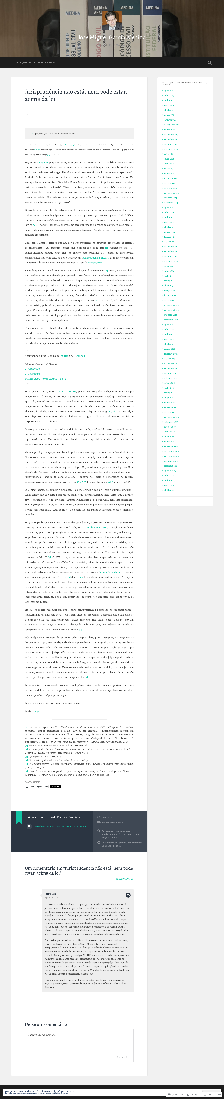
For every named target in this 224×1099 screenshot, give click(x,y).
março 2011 (169, 402)
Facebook (79, 356)
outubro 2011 (170, 373)
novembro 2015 (171, 139)
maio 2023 (169, 105)
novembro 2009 (171, 456)
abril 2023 (169, 110)
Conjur (31, 133)
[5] (69, 577)
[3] (97, 300)
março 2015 (169, 173)
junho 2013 (169, 275)
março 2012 (169, 348)
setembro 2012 (171, 319)
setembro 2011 (171, 378)
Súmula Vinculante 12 (96, 527)
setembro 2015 (171, 149)
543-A (110, 482)
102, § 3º (81, 482)
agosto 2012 (169, 324)
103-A (112, 411)
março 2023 (169, 114)
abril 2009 (169, 490)
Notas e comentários (112, 822)
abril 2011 (168, 397)
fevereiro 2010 (171, 446)
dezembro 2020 (171, 124)
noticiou (43, 162)
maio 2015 (169, 168)
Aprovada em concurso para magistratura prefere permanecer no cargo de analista (120, 834)
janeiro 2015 (169, 183)
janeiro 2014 (170, 241)
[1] (106, 248)
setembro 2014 (171, 202)
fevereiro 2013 (170, 295)
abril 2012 (168, 344)
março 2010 (169, 441)
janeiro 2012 (170, 358)
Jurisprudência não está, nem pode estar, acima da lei (76, 95)
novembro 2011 (171, 368)
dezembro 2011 (171, 363)
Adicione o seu (125, 878)
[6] (80, 629)
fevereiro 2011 (170, 407)
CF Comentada (32, 369)
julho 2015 (169, 158)
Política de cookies (61, 1093)
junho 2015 (169, 163)
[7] (86, 677)
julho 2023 (169, 95)
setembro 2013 (171, 261)
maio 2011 (168, 392)
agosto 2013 (169, 266)
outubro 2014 (170, 197)
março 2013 (169, 290)
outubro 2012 (170, 314)
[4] (49, 557)
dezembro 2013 (171, 246)
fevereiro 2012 (171, 353)
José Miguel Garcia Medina (112, 37)
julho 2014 (169, 212)
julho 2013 (169, 270)
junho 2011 (169, 387)
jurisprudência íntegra (95, 257)
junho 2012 (169, 334)
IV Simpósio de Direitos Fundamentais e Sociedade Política (122, 844)
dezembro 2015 (171, 134)
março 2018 (169, 129)
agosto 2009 (170, 470)
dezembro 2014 (171, 188)
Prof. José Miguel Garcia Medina (35, 62)
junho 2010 (169, 431)
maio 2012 (169, 339)
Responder (128, 895)
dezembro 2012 (171, 305)
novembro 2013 (171, 251)
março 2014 (169, 231)
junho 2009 (169, 480)
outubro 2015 (170, 144)
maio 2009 (169, 485)
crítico (79, 577)
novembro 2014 (171, 193)
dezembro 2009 (171, 451)
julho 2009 (169, 475)
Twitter (64, 356)
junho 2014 (169, 217)
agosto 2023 (170, 90)
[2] (106, 270)
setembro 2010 (171, 421)
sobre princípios (69, 144)
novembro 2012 (171, 309)
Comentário (122, 1057)
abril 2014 (168, 227)
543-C (49, 154)
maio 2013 (169, 280)
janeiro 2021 (170, 119)
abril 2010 (169, 436)
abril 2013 (168, 285)
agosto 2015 (169, 153)
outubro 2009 (171, 461)
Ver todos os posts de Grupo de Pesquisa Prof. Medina (60, 826)
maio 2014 (169, 222)
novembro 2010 (171, 417)
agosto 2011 (169, 382)
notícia (37, 149)
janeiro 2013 (169, 300)
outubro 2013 (170, 256)
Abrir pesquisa (210, 62)
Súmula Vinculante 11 (111, 572)
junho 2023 (169, 100)
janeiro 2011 (169, 412)
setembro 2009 (171, 465)
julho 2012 (169, 329)
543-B (36, 225)
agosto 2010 (170, 426)
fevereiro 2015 (170, 178)
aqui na (67, 391)
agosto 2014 (169, 207)
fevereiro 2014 (171, 236)
